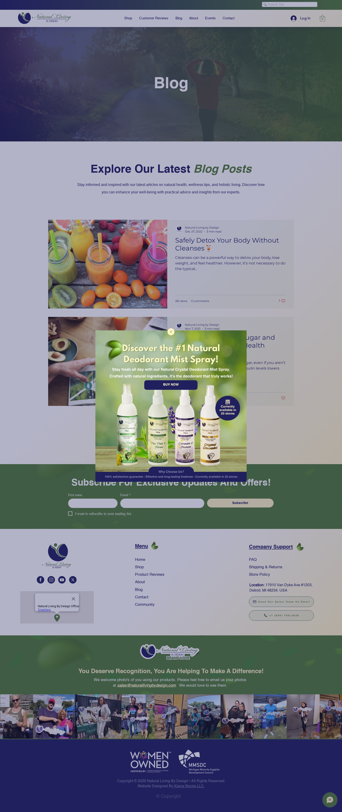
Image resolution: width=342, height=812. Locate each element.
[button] (171, 331)
